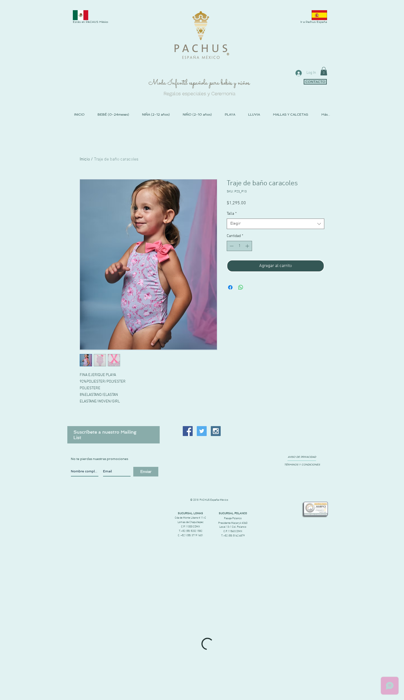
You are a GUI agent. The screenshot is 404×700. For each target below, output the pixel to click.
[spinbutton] (239, 246)
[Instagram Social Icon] (216, 431)
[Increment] (247, 246)
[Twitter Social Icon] (202, 431)
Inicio (85, 159)
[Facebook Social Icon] (188, 431)
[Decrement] (231, 246)
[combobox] (275, 224)
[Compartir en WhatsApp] (240, 287)
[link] (323, 71)
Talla (232, 213)
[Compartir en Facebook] (230, 287)
